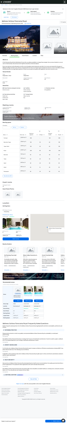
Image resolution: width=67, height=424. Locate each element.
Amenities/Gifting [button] (49, 265)
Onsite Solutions (5, 394)
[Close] (63, 9)
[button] (20, 39)
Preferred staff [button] (44, 267)
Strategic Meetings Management (24, 393)
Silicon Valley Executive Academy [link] (30, 255)
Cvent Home (36, 388)
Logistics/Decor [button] (25, 267)
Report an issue (20, 383)
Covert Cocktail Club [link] (47, 255)
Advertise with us (53, 393)
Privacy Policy (52, 388)
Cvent (2, 4)
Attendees (5, 125)
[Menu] (1, 2)
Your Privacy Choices (38, 393)
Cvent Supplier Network (6, 388)
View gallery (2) (62, 51)
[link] (11, 250)
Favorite (64, 22)
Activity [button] (6, 265)
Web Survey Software (22, 394)
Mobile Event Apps (21, 391)
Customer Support (37, 391)
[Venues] (64, 2)
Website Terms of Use (54, 391)
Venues (6, 4)
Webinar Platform (21, 396)
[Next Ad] (27, 215)
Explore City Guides (5, 393)
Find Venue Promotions (6, 391)
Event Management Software (23, 388)
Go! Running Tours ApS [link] (10, 255)
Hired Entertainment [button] (12, 265)
